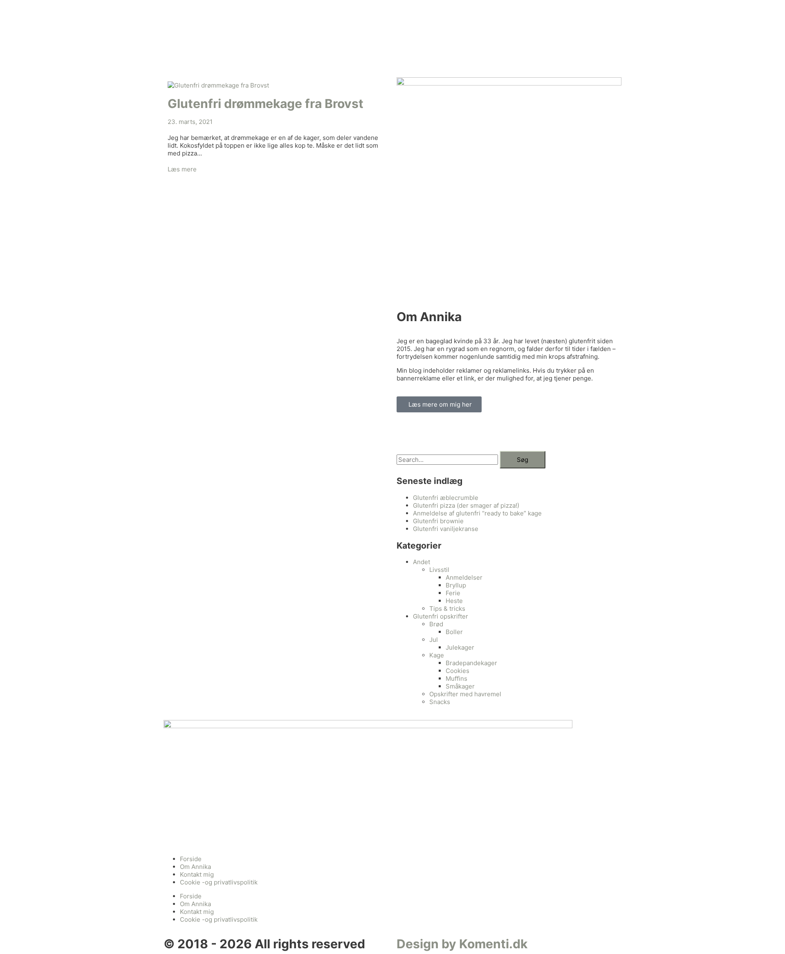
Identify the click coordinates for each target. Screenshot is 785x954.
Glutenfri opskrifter (440, 616)
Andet (421, 562)
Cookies (457, 671)
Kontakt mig (197, 874)
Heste (454, 601)
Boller (454, 632)
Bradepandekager (471, 663)
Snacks (439, 702)
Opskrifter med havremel (465, 694)
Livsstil (439, 570)
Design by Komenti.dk (462, 943)
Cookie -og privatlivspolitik (219, 882)
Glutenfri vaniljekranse (445, 529)
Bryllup (456, 585)
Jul (433, 640)
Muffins (456, 678)
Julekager (460, 647)
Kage (436, 655)
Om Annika (195, 867)
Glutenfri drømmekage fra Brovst (265, 103)
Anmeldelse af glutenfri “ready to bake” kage (477, 513)
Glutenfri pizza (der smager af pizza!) (466, 505)
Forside (191, 859)
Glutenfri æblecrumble (445, 498)
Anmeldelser (464, 577)
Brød (436, 624)
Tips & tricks (447, 608)
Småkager (460, 686)
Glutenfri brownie (438, 521)
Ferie (453, 593)
